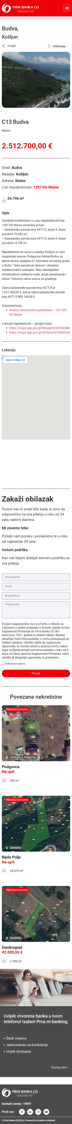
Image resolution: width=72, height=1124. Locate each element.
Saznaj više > (59, 1067)
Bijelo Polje (11, 857)
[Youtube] (46, 1112)
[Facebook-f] (22, 1112)
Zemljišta (15, 757)
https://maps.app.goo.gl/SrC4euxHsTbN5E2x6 (39, 332)
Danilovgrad (12, 947)
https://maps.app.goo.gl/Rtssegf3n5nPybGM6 (39, 328)
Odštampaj (59, 46)
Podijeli (12, 45)
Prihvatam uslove (15, 663)
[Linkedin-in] (30, 1112)
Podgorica (30, 757)
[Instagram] (38, 1112)
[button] (67, 8)
